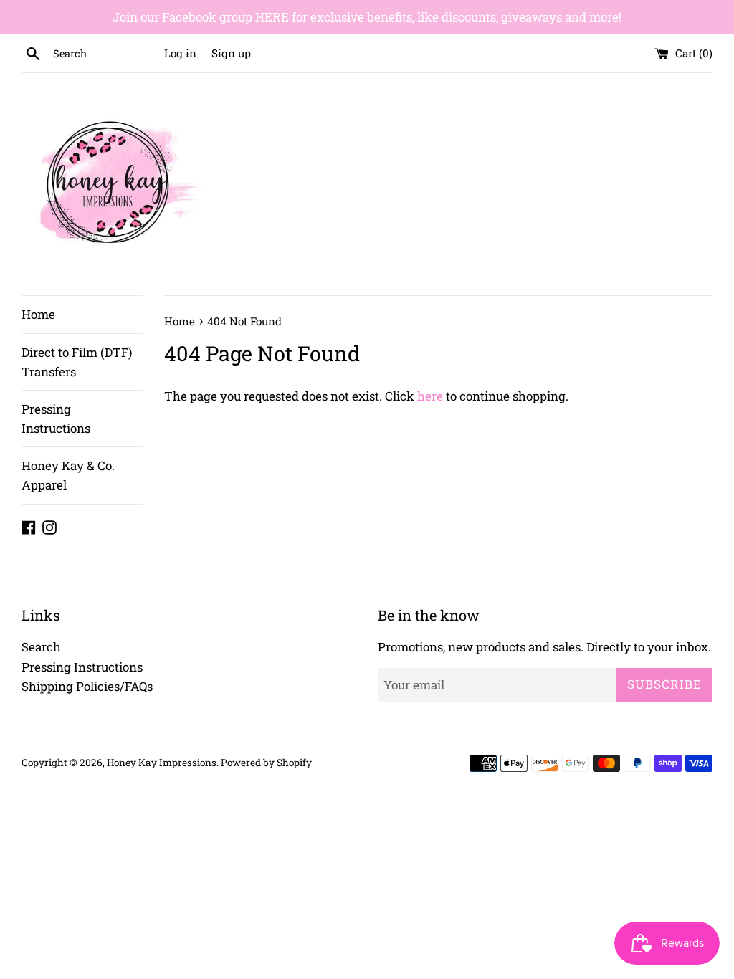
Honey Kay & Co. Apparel (68, 475)
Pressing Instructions (56, 418)
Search (41, 647)
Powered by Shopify (266, 762)
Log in (180, 53)
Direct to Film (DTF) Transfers (77, 362)
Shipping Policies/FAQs (87, 686)
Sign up (231, 53)
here (430, 396)
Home (38, 314)
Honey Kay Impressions (161, 762)
